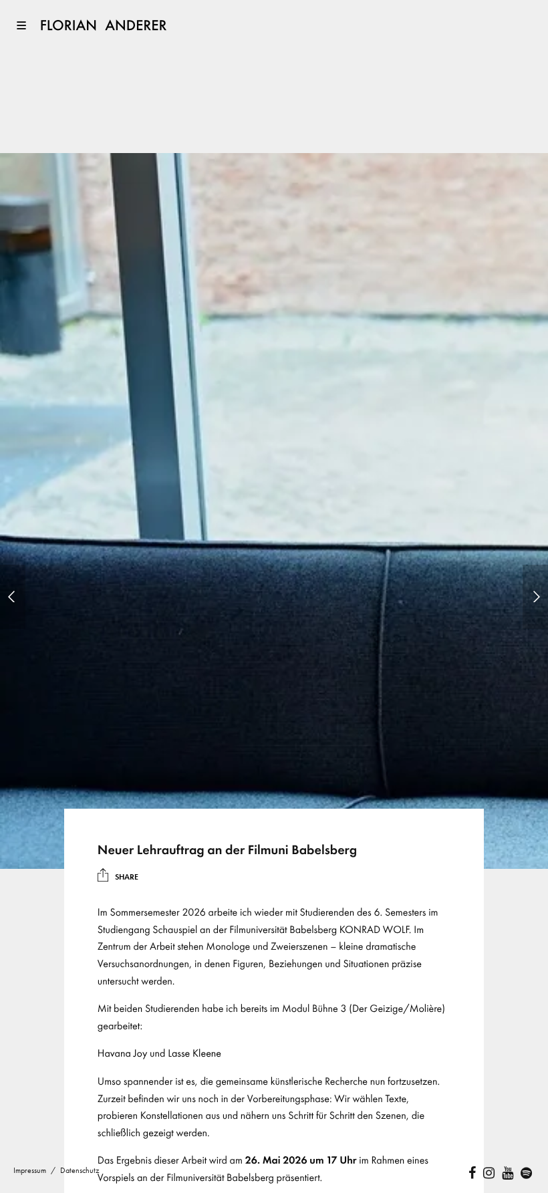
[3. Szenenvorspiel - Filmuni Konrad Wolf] (12, 597)
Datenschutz (80, 1170)
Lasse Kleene (194, 1053)
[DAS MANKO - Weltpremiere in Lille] (535, 597)
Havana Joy (123, 1053)
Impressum (29, 1170)
